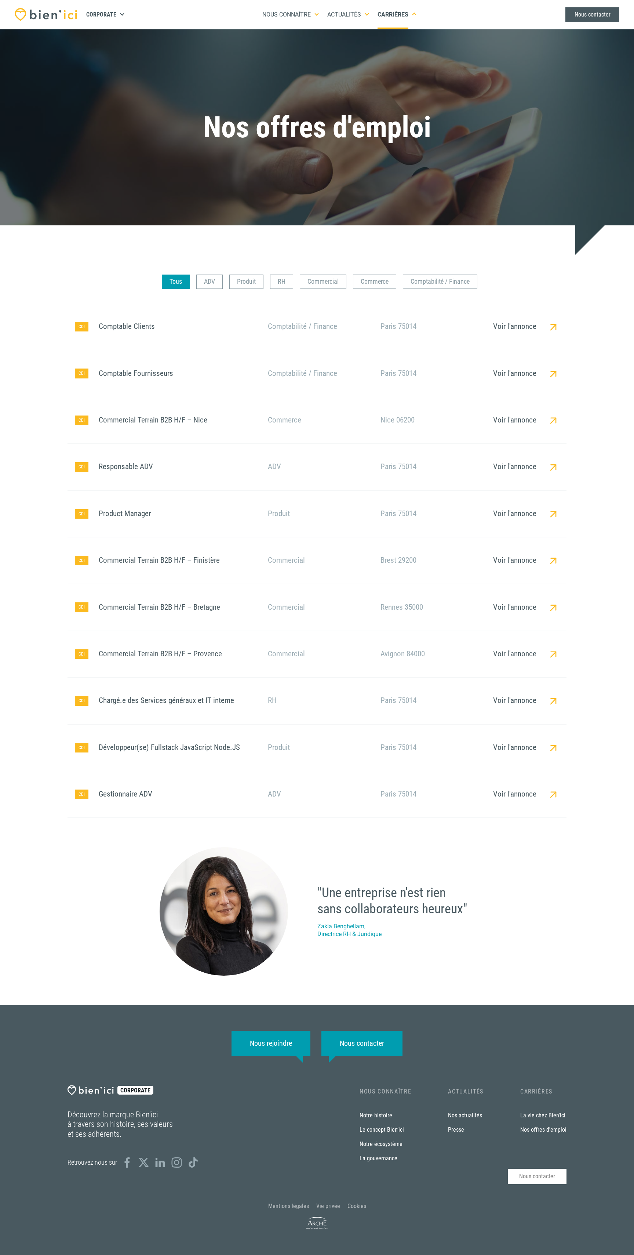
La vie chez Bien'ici (542, 1115)
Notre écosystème (381, 1143)
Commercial (323, 281)
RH (281, 281)
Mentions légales (288, 1206)
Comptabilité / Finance (440, 281)
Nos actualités (465, 1115)
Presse (456, 1129)
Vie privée (328, 1206)
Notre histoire (376, 1115)
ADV (209, 281)
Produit (246, 281)
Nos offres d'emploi (543, 1129)
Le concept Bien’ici (382, 1129)
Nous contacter (593, 14)
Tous (176, 281)
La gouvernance (378, 1158)
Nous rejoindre (271, 1043)
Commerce (375, 281)
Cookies (356, 1206)
